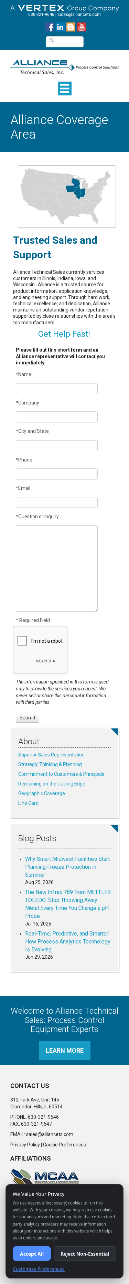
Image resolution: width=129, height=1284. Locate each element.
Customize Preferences (39, 1269)
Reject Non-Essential (85, 1253)
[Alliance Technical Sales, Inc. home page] (64, 64)
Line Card (28, 803)
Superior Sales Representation (51, 754)
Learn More (65, 1050)
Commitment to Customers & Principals (61, 774)
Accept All (32, 1253)
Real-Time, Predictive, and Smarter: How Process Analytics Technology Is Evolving (67, 941)
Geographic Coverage (41, 793)
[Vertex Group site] (64, 6)
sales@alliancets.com (79, 14)
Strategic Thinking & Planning (50, 764)
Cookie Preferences (64, 1144)
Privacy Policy (25, 1144)
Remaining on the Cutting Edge (51, 784)
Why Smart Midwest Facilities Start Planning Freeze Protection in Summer (67, 867)
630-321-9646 (41, 14)
